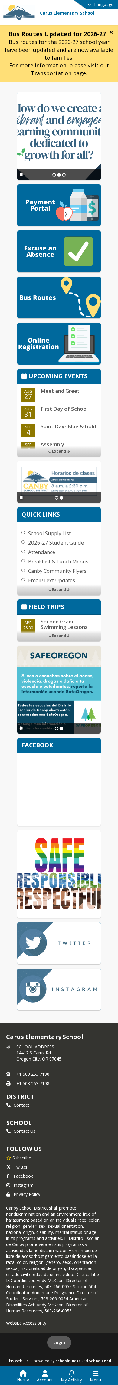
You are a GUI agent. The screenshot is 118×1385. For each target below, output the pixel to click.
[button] (111, 32)
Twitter (21, 1167)
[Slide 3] (64, 175)
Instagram (24, 1185)
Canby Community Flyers (57, 570)
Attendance (41, 551)
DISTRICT (20, 1096)
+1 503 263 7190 (32, 1074)
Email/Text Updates (51, 580)
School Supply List (49, 533)
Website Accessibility (26, 1323)
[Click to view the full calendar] (24, 376)
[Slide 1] (54, 175)
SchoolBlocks (67, 1360)
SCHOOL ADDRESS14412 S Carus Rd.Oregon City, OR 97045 (38, 1053)
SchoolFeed (100, 1360)
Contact (21, 1105)
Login (59, 1342)
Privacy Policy (27, 1194)
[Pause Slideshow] (21, 174)
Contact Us (24, 1131)
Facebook (23, 1176)
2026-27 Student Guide (56, 542)
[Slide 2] (59, 175)
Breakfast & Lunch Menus (58, 561)
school (18, 1123)
